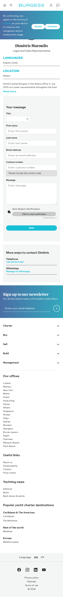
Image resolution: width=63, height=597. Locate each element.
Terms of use (31, 585)
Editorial (7, 489)
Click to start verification (34, 214)
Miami (6, 393)
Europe (7, 538)
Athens (6, 407)
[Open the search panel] (11, 5)
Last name (11, 137)
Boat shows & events (14, 496)
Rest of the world (13, 527)
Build (6, 353)
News (6, 492)
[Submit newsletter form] (56, 308)
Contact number (14, 162)
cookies (7, 23)
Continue (52, 26)
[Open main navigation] (5, 5)
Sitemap (31, 581)
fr (42, 557)
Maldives (7, 531)
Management (11, 362)
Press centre (9, 472)
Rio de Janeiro (10, 432)
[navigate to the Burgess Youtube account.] (44, 570)
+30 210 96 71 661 (15, 262)
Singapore (8, 411)
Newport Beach (11, 442)
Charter (7, 325)
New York (8, 390)
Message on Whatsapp (18, 271)
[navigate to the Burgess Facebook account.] (19, 570)
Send (31, 227)
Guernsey (8, 439)
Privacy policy (31, 577)
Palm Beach (9, 446)
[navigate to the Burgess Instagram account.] (27, 570)
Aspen (6, 435)
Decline (38, 26)
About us (7, 462)
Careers (7, 469)
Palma (6, 404)
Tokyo (6, 418)
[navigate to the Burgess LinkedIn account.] (35, 570)
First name (11, 125)
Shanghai (8, 428)
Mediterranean (11, 542)
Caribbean (8, 516)
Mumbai (7, 425)
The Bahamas (10, 520)
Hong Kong (9, 400)
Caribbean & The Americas (19, 512)
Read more (9, 91)
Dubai (6, 397)
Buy (5, 334)
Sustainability (10, 465)
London (7, 383)
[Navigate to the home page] (31, 5)
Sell (5, 344)
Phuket (6, 414)
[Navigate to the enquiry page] (57, 5)
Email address (13, 150)
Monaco (7, 386)
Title (8, 113)
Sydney (6, 421)
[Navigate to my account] (51, 5)
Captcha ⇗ (50, 217)
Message (10, 180)
